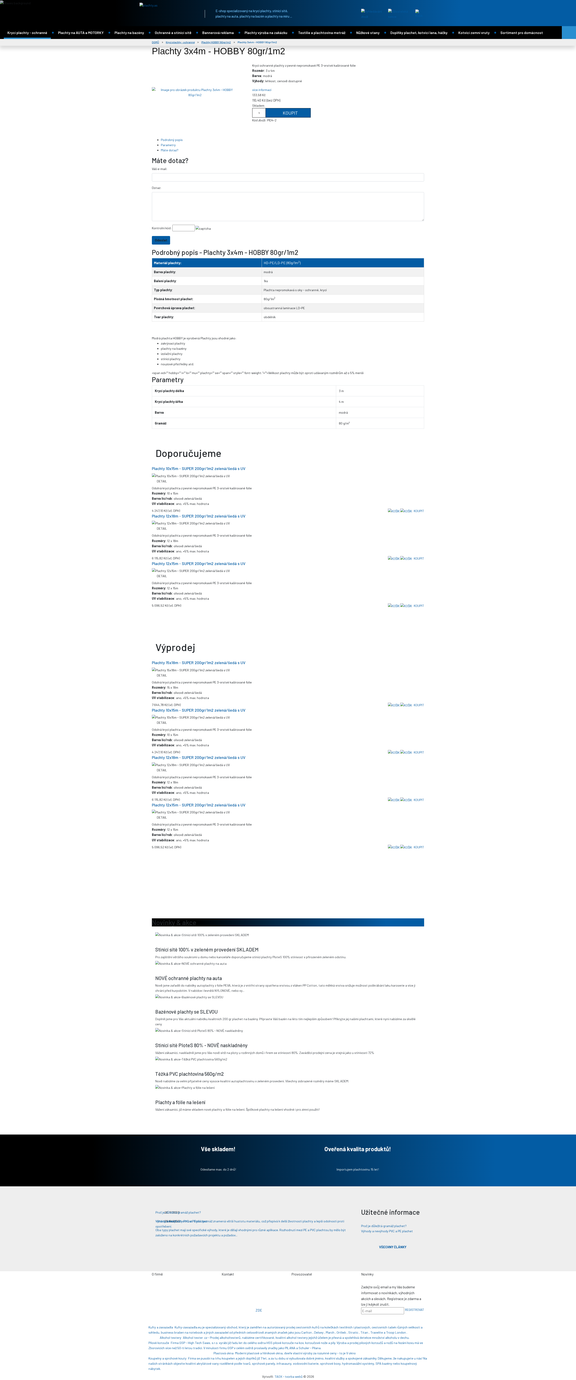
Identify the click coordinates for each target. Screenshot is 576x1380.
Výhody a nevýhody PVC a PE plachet (387, 1231)
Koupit (290, 113)
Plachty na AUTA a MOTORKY (81, 32)
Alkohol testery (170, 1337)
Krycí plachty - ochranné (27, 32)
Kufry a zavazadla (160, 1327)
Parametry (168, 145)
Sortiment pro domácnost (521, 32)
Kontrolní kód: (162, 228)
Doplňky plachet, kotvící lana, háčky (419, 32)
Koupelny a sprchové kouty (167, 1358)
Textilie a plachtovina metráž (321, 32)
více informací (261, 90)
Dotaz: (156, 188)
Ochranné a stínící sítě (173, 32)
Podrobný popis (172, 140)
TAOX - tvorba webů (288, 1376)
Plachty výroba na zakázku (266, 32)
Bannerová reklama (218, 32)
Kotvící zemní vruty (474, 32)
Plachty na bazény (129, 32)
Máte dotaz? (169, 150)
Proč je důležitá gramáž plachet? (384, 1226)
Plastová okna (224, 1353)
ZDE (259, 1310)
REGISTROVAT (414, 1310)
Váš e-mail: (159, 169)
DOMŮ (155, 42)
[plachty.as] (168, 5)
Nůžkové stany (368, 32)
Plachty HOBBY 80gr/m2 (216, 42)
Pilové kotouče (158, 1343)
